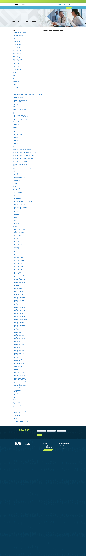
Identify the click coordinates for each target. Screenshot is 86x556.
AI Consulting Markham (17, 51)
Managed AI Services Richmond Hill (20, 319)
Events (14, 113)
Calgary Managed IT (17, 234)
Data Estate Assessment (18, 391)
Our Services (15, 226)
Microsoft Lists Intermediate (19, 174)
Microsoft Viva (16, 216)
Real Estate (16, 143)
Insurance (16, 137)
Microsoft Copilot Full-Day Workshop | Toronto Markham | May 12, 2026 (26, 153)
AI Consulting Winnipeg (17, 69)
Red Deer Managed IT (18, 376)
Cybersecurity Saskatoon (18, 261)
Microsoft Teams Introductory (19, 177)
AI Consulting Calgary (17, 41)
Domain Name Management (18, 110)
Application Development (18, 228)
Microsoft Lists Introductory (19, 176)
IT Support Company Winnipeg (19, 289)
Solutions (20, 7)
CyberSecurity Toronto (18, 264)
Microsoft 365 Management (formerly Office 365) (23, 201)
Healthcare (16, 136)
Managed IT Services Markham (19, 344)
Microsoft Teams (17, 214)
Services (15, 7)
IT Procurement (17, 286)
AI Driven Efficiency (17, 390)
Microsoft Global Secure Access (19, 103)
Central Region (17, 82)
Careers (65, 4)
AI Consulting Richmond (17, 59)
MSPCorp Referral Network (18, 165)
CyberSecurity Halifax (18, 245)
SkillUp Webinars (16, 403)
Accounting (16, 128)
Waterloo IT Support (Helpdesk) (19, 387)
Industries (31, 7)
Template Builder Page (17, 405)
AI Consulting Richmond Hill (18, 60)
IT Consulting (16, 285)
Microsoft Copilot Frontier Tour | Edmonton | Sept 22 (22, 149)
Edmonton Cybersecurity (18, 273)
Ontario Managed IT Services (19, 369)
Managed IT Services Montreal (19, 347)
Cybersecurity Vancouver (18, 266)
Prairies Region (17, 85)
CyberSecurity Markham (18, 253)
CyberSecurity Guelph (18, 244)
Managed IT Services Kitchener (19, 341)
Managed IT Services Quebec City (20, 348)
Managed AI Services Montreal (19, 313)
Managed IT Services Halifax (19, 337)
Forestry (15, 133)
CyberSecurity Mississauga (19, 254)
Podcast (14, 399)
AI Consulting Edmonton (17, 43)
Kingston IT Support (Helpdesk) (19, 291)
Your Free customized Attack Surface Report (21, 421)
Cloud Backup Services (18, 235)
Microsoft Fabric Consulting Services (20, 101)
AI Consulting (15, 38)
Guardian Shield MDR (17, 124)
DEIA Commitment (17, 36)
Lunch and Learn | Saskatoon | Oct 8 (20, 118)
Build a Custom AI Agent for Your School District (21, 73)
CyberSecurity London (18, 251)
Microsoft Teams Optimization (19, 179)
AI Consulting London (17, 50)
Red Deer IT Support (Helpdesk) (19, 375)
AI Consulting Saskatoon (17, 62)
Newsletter (15, 186)
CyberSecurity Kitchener (18, 250)
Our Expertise (15, 191)
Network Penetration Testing (19, 396)
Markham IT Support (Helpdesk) (19, 360)
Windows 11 (16, 221)
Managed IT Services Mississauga (20, 345)
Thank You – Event (16, 409)
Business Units (15, 75)
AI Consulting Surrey (17, 63)
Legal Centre (15, 145)
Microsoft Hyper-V (17, 205)
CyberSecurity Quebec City (19, 257)
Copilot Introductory (17, 171)
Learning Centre (47, 7)
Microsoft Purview (17, 210)
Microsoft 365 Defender (18, 199)
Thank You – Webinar (17, 412)
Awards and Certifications (18, 35)
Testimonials (15, 406)
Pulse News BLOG (16, 402)
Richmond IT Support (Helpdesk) (20, 379)
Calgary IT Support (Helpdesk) (19, 232)
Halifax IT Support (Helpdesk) (19, 281)
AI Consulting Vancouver (17, 66)
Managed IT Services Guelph (19, 335)
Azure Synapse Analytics (18, 196)
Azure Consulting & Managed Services (20, 91)
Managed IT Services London (19, 342)
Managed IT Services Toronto (19, 354)
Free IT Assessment (16, 121)
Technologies (25, 7)
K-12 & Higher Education (18, 139)
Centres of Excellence (38, 7)
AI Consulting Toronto (17, 65)
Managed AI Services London (19, 309)
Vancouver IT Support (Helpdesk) (20, 385)
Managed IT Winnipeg (18, 359)
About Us (59, 4)
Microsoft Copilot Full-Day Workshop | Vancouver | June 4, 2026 (24, 155)
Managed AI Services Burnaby (19, 297)
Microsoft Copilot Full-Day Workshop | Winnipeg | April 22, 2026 (24, 156)
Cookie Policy (15, 107)
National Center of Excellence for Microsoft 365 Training (23, 168)
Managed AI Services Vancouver (19, 325)
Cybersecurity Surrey (18, 263)
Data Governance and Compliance (20, 270)
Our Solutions (15, 388)
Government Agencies (18, 134)
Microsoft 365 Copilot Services (19, 98)
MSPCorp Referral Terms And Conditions (20, 167)
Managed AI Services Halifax (19, 303)
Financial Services (17, 131)
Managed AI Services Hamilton (19, 304)
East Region (16, 84)
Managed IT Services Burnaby (19, 334)
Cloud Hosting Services (18, 236)
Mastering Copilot (17, 173)
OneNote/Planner (17, 180)
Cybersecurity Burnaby (18, 242)
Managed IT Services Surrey (19, 353)
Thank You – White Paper (17, 414)
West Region (16, 87)
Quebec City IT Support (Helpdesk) (20, 372)
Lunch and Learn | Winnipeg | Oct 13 (20, 119)
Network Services (17, 364)
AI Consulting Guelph (17, 44)
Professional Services (18, 397)
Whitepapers (15, 419)
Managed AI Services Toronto (19, 323)
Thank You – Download (17, 408)
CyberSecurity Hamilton (18, 247)
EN (69, 4)
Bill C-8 (14, 72)
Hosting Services (17, 284)
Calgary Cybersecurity (18, 231)
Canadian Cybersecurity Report (18, 76)
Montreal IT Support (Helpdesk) (19, 363)
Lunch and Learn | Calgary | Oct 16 (20, 115)
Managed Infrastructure (18, 329)
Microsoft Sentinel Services (19, 104)
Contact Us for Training (18, 170)
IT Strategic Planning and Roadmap (20, 393)
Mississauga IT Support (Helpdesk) (20, 362)
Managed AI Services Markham (19, 310)
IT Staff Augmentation (18, 288)
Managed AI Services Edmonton (19, 300)
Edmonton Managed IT (18, 276)
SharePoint (16, 183)
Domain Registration (18, 272)
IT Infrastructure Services (18, 97)
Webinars (15, 418)
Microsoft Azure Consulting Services (20, 202)
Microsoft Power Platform (18, 208)
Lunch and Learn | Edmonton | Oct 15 (21, 116)
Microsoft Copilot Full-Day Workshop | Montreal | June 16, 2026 (24, 152)
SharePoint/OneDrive (18, 184)
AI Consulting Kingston (17, 48)
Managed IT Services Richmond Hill (20, 351)
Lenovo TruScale (16, 146)
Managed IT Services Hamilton (19, 338)
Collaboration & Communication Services (21, 93)
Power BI (16, 181)
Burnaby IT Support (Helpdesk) (19, 229)
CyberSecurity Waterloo (18, 267)
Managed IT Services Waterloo (19, 357)
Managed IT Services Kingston (19, 339)
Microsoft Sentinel (17, 211)
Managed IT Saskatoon (18, 331)
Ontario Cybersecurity (18, 366)
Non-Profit (16, 141)
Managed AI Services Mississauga (20, 311)
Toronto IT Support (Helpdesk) (19, 384)
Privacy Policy (15, 400)
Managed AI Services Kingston (19, 306)
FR (70, 4)
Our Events (15, 189)
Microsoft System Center (18, 213)
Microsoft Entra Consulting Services (20, 100)
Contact (14, 106)
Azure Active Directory (18, 192)
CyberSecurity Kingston (18, 248)
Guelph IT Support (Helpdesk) (19, 279)
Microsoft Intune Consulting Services (20, 207)
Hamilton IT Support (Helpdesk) (19, 282)
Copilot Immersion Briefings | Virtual (19, 109)
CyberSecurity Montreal (18, 256)
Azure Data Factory (17, 194)
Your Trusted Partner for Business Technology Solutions (23, 422)
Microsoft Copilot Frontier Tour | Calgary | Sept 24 (22, 148)
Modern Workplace (17, 394)
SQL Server (16, 220)
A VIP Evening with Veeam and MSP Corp (20, 32)
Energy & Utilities (17, 130)
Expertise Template (17, 198)
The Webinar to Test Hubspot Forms (19, 416)
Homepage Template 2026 (18, 125)
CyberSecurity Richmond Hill (19, 260)
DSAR (14, 112)
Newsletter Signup (16, 188)
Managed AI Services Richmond (19, 317)
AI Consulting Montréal (17, 54)
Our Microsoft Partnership (18, 225)
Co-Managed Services (18, 239)
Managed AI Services (18, 295)
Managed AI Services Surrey (19, 322)
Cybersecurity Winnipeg (18, 269)
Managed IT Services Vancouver (19, 356)
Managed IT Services (17, 332)
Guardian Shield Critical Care (18, 122)
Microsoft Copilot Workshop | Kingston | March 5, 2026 (23, 159)
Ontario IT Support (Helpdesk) (19, 367)
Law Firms (16, 140)
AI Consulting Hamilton (17, 47)
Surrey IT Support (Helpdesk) (19, 382)
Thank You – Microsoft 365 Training (19, 411)
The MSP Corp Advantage (17, 415)
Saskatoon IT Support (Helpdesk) (20, 381)
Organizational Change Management (20, 370)
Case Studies (15, 79)
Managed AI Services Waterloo (19, 326)
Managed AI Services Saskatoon (19, 320)
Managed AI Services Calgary (19, 298)
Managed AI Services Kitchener (19, 307)
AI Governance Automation (18, 71)
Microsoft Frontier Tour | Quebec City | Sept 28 (21, 162)
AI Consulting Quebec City (17, 56)
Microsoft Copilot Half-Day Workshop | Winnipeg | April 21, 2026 (24, 158)
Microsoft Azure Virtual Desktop (19, 204)
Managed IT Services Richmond (19, 350)
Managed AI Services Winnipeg (19, 328)
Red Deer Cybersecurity (18, 373)
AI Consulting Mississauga (17, 53)
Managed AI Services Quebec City (20, 314)
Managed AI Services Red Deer (19, 316)
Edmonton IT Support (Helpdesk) (20, 275)
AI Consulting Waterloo (17, 68)
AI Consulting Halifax (17, 46)
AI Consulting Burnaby (17, 40)
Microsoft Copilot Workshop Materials (20, 161)
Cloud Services (16, 238)
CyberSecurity (16, 241)
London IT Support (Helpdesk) (19, 294)
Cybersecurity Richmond (18, 259)
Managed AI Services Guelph (19, 301)
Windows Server (17, 223)
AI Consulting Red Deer (17, 57)
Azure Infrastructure (18, 195)
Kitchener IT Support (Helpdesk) (19, 292)
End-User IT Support (17, 278)
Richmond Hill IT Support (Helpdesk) (20, 378)
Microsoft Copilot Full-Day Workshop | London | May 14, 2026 (24, 151)
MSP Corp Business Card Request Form (20, 164)
